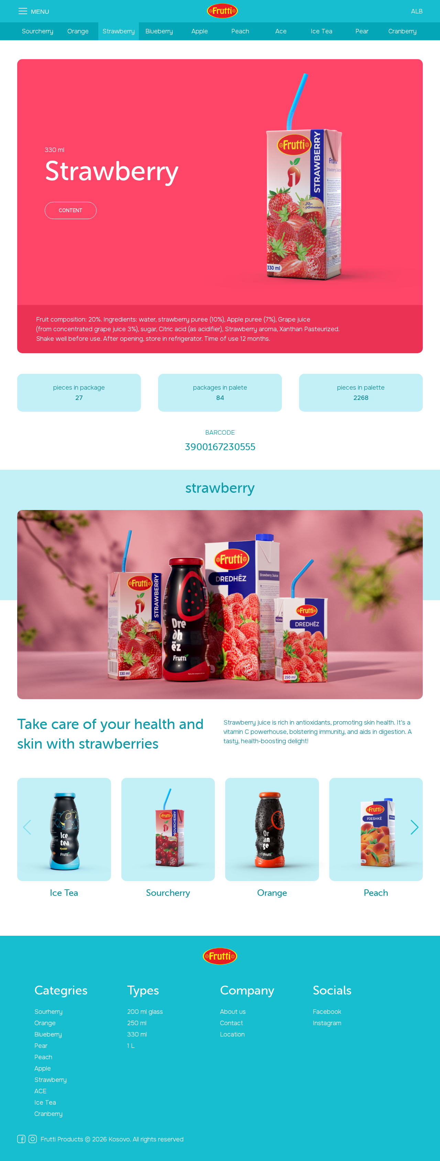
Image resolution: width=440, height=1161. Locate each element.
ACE (40, 1091)
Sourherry (48, 1012)
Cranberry (402, 31)
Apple (199, 31)
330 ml (137, 1034)
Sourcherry (37, 31)
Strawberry (118, 31)
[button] (414, 827)
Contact (231, 1023)
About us (233, 1012)
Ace (281, 31)
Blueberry (159, 31)
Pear (361, 31)
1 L (130, 1046)
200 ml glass (145, 1012)
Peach (240, 31)
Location (232, 1034)
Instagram (327, 1023)
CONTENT (70, 210)
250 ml (136, 1023)
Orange (78, 31)
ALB (417, 11)
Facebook (327, 1012)
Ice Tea (321, 31)
